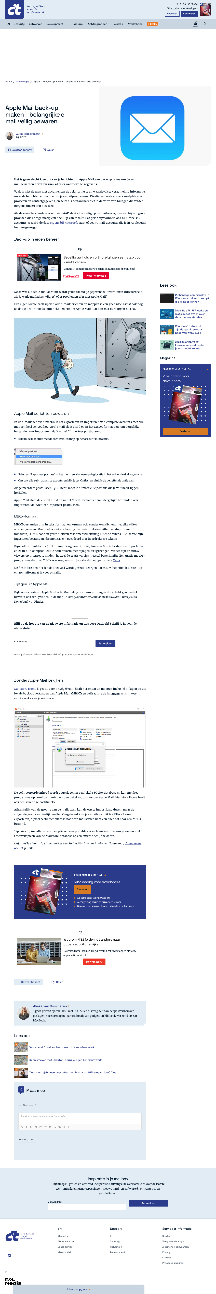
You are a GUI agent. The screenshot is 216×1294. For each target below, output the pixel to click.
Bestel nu (83, 889)
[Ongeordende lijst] (45, 1127)
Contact (166, 1235)
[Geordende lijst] (40, 1127)
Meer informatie (96, 275)
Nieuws (78, 24)
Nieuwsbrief (64, 1252)
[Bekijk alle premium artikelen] (152, 24)
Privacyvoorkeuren (173, 1262)
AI (111, 1235)
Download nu (94, 962)
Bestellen (172, 13)
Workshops (135, 24)
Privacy (166, 1252)
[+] (69, 1127)
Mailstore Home (25, 688)
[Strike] (36, 1127)
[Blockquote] (50, 1127)
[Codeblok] (54, 1127)
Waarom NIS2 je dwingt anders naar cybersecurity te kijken (91, 941)
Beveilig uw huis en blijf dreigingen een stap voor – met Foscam (102, 259)
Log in (10, 142)
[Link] (59, 1127)
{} (64, 1127)
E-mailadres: (21, 641)
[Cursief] (26, 1127)
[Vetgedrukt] (21, 1127)
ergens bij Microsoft (64, 222)
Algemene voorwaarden (175, 1246)
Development (117, 1252)
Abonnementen (66, 1241)
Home (8, 81)
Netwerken (116, 1246)
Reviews (118, 24)
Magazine (63, 1235)
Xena (116, 560)
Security (115, 1241)
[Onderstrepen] (31, 1127)
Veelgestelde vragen (173, 1241)
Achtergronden (97, 24)
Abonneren (189, 13)
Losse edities (65, 1246)
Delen (51, 150)
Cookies (166, 1257)
